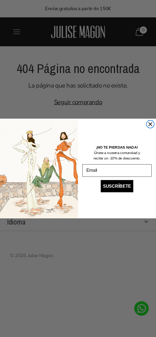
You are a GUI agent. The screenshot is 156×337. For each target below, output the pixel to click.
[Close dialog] (151, 124)
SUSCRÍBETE (117, 186)
